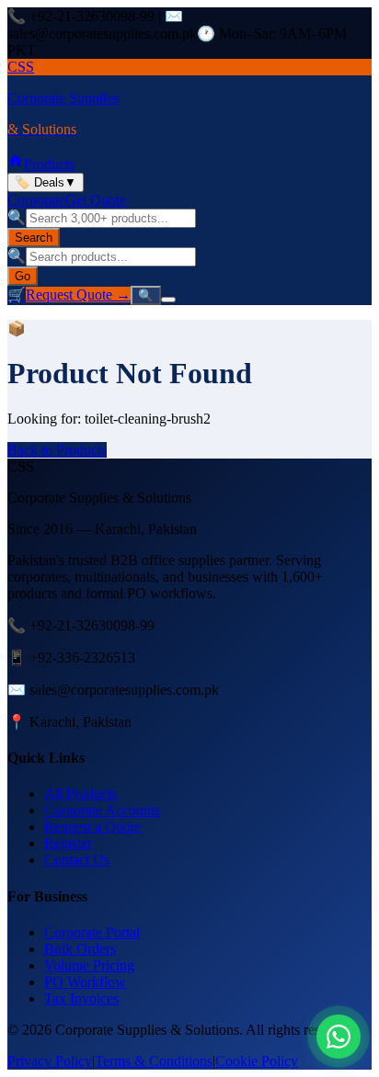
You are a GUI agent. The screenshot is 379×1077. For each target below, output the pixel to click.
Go (22, 276)
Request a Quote (92, 826)
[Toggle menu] (168, 299)
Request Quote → (78, 294)
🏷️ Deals (45, 182)
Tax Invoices (81, 998)
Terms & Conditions (153, 1061)
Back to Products (57, 450)
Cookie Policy (256, 1061)
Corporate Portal (92, 932)
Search (33, 237)
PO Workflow (85, 982)
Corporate (36, 200)
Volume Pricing (89, 965)
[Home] (15, 164)
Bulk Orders (80, 949)
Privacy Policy (49, 1061)
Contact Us (76, 859)
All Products (80, 793)
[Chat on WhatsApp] (338, 1037)
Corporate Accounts (102, 810)
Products (49, 164)
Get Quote (95, 200)
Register (68, 843)
